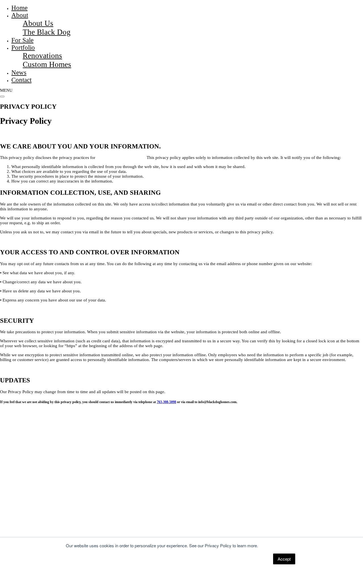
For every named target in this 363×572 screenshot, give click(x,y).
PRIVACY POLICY (105, 532)
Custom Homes (47, 64)
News (18, 72)
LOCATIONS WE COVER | (92, 518)
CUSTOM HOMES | (17, 518)
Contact (21, 79)
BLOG (123, 518)
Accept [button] (284, 559)
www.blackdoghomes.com (120, 157)
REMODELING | (52, 518)
